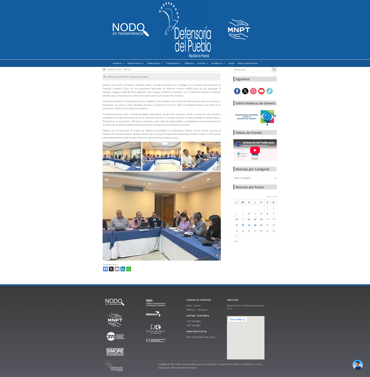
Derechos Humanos (139, 76)
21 (261, 225)
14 (261, 219)
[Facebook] (237, 90)
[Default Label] (261, 90)
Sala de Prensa (134, 63)
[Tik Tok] (269, 90)
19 (249, 225)
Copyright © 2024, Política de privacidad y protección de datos (187, 364)
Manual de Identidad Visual (184, 367)
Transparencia (172, 63)
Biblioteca (189, 63)
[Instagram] (253, 90)
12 (249, 219)
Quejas (231, 63)
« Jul (235, 241)
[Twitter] (245, 90)
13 (255, 219)
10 (236, 219)
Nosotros (117, 63)
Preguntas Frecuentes (229, 364)
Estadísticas (216, 63)
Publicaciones (153, 63)
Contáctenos (247, 364)
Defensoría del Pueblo (118, 76)
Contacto (201, 63)
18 (243, 225)
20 (255, 225)
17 (236, 225)
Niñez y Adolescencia (247, 63)
